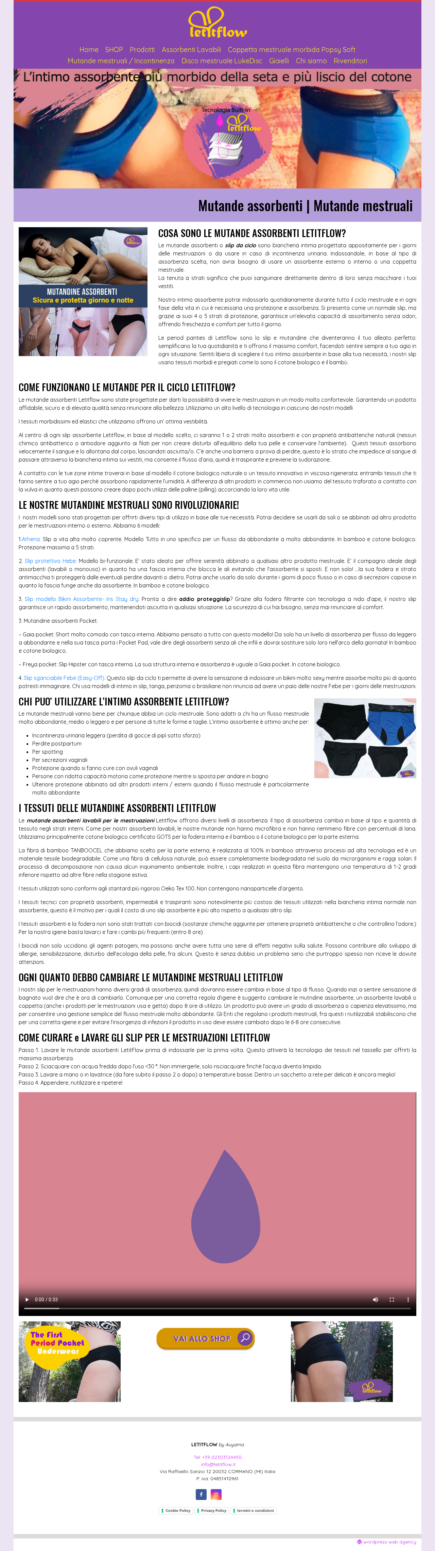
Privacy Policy (213, 1510)
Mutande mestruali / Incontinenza (121, 60)
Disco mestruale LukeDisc (221, 60)
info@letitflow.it (218, 1464)
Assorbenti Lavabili (191, 49)
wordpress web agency (389, 1542)
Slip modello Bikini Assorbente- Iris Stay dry (81, 599)
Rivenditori (350, 60)
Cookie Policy (178, 1510)
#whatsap (231, 1494)
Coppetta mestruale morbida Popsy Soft (291, 49)
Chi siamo (311, 60)
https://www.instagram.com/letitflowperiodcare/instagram (216, 1494)
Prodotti (142, 49)
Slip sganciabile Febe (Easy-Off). (64, 677)
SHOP (114, 49)
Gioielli (279, 60)
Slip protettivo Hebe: (52, 560)
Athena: (32, 539)
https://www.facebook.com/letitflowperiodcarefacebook (201, 1494)
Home (89, 49)
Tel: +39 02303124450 (218, 1457)
